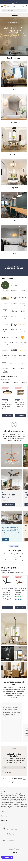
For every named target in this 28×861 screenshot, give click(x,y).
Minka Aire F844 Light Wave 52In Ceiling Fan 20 (6, 592)
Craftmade (14, 290)
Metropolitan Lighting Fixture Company (5, 370)
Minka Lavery (14, 329)
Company (4, 816)
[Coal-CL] (3, 599)
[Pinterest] (16, 852)
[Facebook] (11, 852)
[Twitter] (14, 852)
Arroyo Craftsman (5, 304)
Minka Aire (14, 316)
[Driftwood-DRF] (8, 599)
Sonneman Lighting (22, 330)
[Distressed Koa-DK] (5, 599)
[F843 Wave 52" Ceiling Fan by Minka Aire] (20, 581)
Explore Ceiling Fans (8, 504)
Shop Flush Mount (5, 379)
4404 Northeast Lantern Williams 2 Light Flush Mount (20, 404)
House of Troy (22, 355)
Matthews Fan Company (14, 343)
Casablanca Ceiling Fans (14, 304)
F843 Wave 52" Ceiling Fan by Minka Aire (19, 592)
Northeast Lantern (14, 369)
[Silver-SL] (21, 599)
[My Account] (22, 6)
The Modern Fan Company (22, 343)
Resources (4, 820)
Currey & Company (22, 291)
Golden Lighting (23, 317)
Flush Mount (5, 382)
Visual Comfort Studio (5, 356)
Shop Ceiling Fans (5, 570)
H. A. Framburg (5, 343)
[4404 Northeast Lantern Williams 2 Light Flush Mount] (20, 392)
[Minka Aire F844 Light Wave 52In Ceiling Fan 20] (7, 581)
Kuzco (22, 368)
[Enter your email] (24, 767)
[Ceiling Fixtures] (11, 455)
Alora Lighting (5, 290)
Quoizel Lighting (5, 330)
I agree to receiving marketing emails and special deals (15, 771)
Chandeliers (15, 382)
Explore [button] (3, 811)
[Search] (25, 10)
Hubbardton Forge (5, 317)
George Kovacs (14, 356)
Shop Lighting (13, 15)
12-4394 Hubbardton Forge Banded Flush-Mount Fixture (7, 405)
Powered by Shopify (14, 849)
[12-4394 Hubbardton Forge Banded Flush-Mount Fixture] (7, 392)
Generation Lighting (22, 304)
